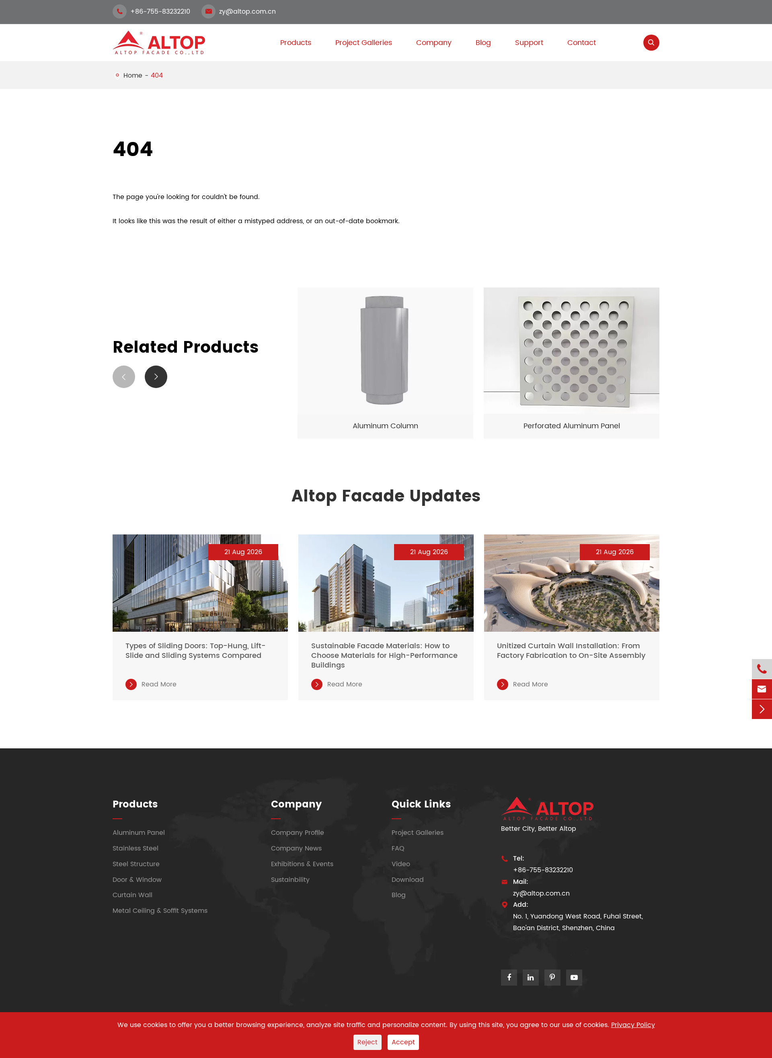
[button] (124, 377)
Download (408, 879)
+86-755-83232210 (153, 11)
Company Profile (297, 833)
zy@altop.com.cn (240, 11)
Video (401, 864)
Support (529, 43)
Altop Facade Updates (386, 496)
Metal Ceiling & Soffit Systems (160, 911)
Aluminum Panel (139, 833)
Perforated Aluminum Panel (572, 426)
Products (135, 805)
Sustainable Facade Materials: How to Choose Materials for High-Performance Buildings (384, 655)
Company (434, 43)
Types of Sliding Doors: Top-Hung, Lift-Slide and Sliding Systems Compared (195, 651)
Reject (367, 1042)
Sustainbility (290, 879)
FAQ (398, 848)
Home (132, 75)
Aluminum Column (385, 426)
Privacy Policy (633, 1025)
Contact (581, 43)
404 (157, 75)
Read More (152, 684)
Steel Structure (136, 864)
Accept (403, 1042)
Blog (483, 43)
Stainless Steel (135, 848)
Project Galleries (363, 43)
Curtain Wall (132, 895)
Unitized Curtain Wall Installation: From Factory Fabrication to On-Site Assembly (571, 651)
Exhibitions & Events (302, 864)
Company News (296, 848)
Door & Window (137, 879)
